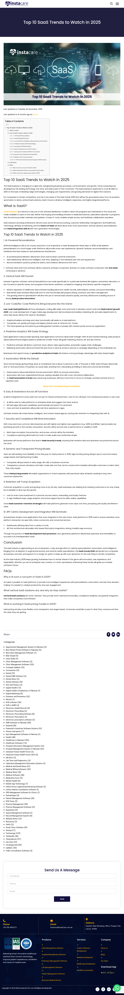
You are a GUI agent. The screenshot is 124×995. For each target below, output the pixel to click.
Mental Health (11, 781)
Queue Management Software (18, 813)
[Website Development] (78, 954)
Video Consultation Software (17, 851)
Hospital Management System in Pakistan (23, 749)
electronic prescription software (19, 720)
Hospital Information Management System (23, 746)
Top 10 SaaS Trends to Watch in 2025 (19, 128)
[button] (117, 988)
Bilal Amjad (10, 656)
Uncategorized (11, 845)
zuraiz (35, 114)
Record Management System (17, 816)
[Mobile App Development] (78, 961)
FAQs (11, 165)
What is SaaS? (14, 130)
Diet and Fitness (12, 685)
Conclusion (13, 162)
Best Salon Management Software (19, 653)
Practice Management (14, 804)
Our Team (104, 961)
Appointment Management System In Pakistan (24, 647)
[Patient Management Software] (42, 970)
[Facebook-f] (103, 989)
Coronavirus (11, 670)
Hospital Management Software (54, 954)
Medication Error (12, 778)
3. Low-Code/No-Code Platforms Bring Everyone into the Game (30, 141)
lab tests (9, 758)
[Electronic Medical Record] (42, 977)
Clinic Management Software (17, 662)
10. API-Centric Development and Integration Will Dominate (30, 159)
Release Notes (12, 819)
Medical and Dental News (16, 766)
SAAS (8, 824)
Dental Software (12, 682)
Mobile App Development (86, 964)
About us (104, 948)
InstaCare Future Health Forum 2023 (20, 755)
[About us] (102, 945)
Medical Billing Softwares (16, 769)
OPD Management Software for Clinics (21, 792)
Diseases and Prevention (16, 696)
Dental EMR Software (14, 676)
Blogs (103, 954)
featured (9, 726)
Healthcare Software (14, 743)
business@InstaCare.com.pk (61, 927)
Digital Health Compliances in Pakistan (21, 691)
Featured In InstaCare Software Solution (22, 728)
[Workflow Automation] (78, 967)
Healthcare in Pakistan (15, 740)
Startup (9, 830)
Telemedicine (11, 839)
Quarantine (10, 810)
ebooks (9, 699)
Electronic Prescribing (15, 711)
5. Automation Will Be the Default (22, 146)
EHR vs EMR (11, 705)
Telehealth (10, 836)
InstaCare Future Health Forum (18, 752)
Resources (10, 822)
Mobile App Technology (15, 784)
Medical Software (13, 775)
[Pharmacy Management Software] (42, 958)
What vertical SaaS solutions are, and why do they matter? (28, 170)
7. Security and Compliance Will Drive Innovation (26, 151)
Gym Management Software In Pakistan (22, 734)
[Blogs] (102, 951)
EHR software (11, 702)
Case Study (10, 659)
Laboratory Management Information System (24, 763)
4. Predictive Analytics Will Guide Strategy (24, 143)
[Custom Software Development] (78, 945)
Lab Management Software (52, 967)
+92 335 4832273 (10, 927)
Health (8, 737)
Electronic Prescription (15, 717)
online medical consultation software (21, 790)
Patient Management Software (18, 798)
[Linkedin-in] (109, 989)
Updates (9, 848)
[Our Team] (102, 958)
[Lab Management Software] (42, 964)
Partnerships (11, 795)
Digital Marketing (13, 694)
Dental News (11, 679)
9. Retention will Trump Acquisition (22, 157)
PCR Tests (10, 801)
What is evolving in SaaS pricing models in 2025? (26, 173)
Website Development (85, 957)
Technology (10, 833)
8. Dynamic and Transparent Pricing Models (25, 154)
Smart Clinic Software (14, 827)
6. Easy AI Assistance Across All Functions (24, 149)
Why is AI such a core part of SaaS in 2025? (24, 167)
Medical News (11, 772)
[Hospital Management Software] (42, 951)
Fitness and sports (13, 731)
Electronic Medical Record (51, 980)
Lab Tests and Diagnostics (16, 760)
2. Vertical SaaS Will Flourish (21, 138)
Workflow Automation (85, 970)
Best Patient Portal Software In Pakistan (22, 650)
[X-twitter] (97, 989)
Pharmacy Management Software (54, 961)
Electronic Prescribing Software (18, 714)
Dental (8, 673)
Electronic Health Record (16, 708)
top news (9, 842)
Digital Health (11, 688)
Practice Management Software (18, 807)
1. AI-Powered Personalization (21, 135)
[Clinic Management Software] (42, 945)
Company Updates (13, 667)
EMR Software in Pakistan (16, 723)
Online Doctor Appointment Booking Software (24, 787)
